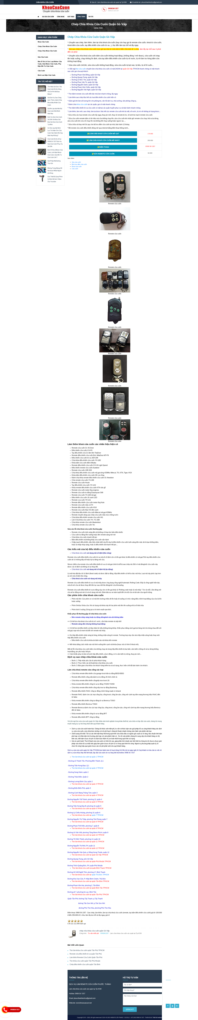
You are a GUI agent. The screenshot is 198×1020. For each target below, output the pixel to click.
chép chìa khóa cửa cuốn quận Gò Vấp (91, 36)
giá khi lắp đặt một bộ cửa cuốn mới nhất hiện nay (55, 111)
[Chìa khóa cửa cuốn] (56, 9)
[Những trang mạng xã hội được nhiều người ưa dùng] (42, 170)
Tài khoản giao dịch (173, 993)
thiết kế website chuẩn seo (179, 1017)
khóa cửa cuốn (82, 104)
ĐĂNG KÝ (130, 1009)
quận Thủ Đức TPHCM (100, 875)
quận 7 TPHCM (97, 815)
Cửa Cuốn (41, 71)
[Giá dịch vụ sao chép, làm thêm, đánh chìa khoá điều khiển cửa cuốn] (42, 99)
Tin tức (90, 16)
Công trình (81, 16)
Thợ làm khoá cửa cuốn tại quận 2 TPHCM (87, 768)
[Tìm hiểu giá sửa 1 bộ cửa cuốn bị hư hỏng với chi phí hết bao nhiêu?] (42, 88)
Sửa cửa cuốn (43, 57)
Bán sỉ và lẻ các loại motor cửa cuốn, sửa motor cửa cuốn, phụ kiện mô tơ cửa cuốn (50, 64)
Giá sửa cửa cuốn (48, 16)
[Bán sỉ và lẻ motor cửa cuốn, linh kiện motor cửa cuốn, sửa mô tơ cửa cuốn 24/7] (42, 152)
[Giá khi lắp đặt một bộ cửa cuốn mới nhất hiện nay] (42, 110)
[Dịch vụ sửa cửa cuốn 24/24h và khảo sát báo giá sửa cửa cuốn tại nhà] (42, 119)
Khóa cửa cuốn (43, 42)
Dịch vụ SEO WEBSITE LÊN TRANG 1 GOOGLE (178, 988)
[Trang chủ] (38, 16)
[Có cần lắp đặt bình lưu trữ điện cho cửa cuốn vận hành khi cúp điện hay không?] (42, 130)
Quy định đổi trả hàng (174, 996)
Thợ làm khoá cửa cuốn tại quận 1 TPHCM (87, 757)
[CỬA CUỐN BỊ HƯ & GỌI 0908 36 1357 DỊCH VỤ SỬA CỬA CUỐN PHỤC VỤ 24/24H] (42, 141)
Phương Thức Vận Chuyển (175, 999)
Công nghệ (60, 16)
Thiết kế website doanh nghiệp (162, 1017)
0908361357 (113, 9)
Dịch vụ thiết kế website (175, 984)
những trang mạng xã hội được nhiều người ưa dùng (55, 170)
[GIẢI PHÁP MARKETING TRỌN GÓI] (42, 163)
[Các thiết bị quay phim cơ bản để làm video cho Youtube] (42, 178)
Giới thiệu (70, 16)
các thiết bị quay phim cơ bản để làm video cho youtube (55, 179)
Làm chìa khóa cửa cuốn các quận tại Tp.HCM (112, 2)
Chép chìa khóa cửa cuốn (47, 46)
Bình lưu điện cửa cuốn (46, 75)
